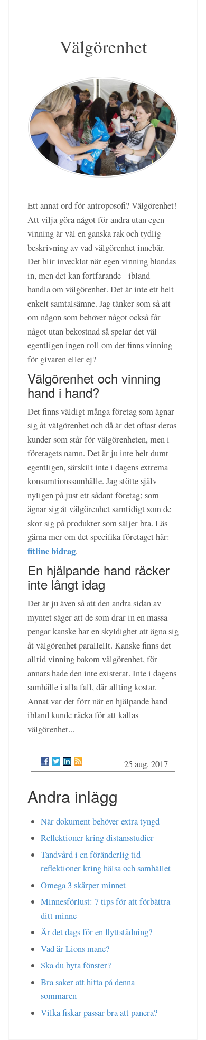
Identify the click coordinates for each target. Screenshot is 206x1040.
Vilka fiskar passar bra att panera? (99, 1012)
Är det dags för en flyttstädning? (96, 932)
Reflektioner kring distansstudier (97, 837)
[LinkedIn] (67, 761)
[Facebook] (45, 761)
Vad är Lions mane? (75, 949)
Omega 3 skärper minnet (83, 885)
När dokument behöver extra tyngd (100, 821)
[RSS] (78, 761)
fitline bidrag (51, 550)
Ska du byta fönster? (76, 965)
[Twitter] (56, 761)
